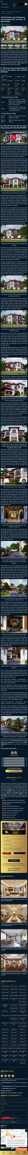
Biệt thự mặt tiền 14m (5, 1056)
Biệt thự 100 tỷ (14, 1045)
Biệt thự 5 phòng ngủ (5, 1024)
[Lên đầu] (26, 1130)
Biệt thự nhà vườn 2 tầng (7, 13)
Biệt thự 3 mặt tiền (23, 1026)
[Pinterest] (26, 41)
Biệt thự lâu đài (14, 986)
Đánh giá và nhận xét (14, 771)
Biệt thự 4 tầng (5, 992)
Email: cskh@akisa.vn (14, 870)
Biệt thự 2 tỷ (5, 1029)
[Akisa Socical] (2, 1076)
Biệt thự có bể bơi (13, 1015)
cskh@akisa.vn (6, 7)
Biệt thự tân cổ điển (14, 995)
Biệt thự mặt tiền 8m (14, 1048)
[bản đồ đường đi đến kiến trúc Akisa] (14, 1136)
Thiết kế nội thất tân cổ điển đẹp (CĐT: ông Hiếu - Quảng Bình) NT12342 (14, 974)
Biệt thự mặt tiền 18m (14, 1060)
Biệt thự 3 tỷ (13, 1029)
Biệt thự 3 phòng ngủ (14, 1019)
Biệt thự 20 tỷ (14, 1041)
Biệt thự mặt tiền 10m (5, 1052)
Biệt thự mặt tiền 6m (23, 1045)
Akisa (14, 744)
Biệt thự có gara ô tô (5, 1016)
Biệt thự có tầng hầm (22, 1012)
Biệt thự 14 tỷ (22, 1038)
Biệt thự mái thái (14, 1004)
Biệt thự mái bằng (13, 1008)
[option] (14, 34)
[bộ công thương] (15, 1147)
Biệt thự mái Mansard (5, 1005)
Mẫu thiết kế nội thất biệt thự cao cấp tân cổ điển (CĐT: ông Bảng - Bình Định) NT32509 (14, 900)
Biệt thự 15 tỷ (5, 1041)
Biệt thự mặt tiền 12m (14, 1052)
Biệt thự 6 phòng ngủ (14, 1024)
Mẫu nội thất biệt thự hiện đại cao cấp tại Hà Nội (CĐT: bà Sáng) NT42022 (14, 949)
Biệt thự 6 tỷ (13, 1032)
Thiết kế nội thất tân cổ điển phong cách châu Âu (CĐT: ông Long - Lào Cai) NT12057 (14, 925)
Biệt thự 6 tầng (23, 992)
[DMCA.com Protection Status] (5, 1147)
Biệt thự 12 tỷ (5, 1038)
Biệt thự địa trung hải (14, 999)
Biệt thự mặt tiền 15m (14, 1056)
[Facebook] (26, 32)
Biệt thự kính (14, 1011)
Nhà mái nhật (22, 1059)
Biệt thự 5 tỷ (5, 1032)
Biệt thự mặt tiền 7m (5, 1048)
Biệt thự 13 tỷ (14, 1038)
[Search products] (26, 4)
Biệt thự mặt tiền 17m (5, 1060)
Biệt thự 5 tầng (14, 992)
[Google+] (26, 38)
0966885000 (5, 4)
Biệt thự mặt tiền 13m (22, 1052)
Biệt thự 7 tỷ (22, 1032)
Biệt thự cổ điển (5, 995)
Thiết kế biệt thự (10, 11)
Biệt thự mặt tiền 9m (23, 1048)
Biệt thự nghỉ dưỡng (23, 1015)
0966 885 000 (12, 1088)
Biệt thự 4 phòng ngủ (22, 1019)
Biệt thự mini (22, 1008)
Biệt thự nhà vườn (18, 11)
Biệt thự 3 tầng (23, 989)
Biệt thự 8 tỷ (5, 1035)
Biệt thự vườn (24, 88)
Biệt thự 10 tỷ (14, 1035)
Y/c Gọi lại (17, 1153)
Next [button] (26, 47)
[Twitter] (26, 35)
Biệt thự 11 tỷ (22, 1035)
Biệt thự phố (5, 1011)
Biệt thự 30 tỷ (22, 1041)
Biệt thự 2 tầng (14, 989)
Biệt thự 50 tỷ (5, 1045)
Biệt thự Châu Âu (22, 995)
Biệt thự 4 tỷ (22, 1029)
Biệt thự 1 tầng (5, 989)
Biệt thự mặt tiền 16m (22, 1056)
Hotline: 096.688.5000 (14, 868)
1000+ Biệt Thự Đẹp (5, 986)
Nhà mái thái (22, 1063)
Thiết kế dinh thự (22, 986)
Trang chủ (3, 11)
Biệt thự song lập (22, 1001)
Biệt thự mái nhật (22, 1004)
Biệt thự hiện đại (5, 998)
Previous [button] (2, 35)
